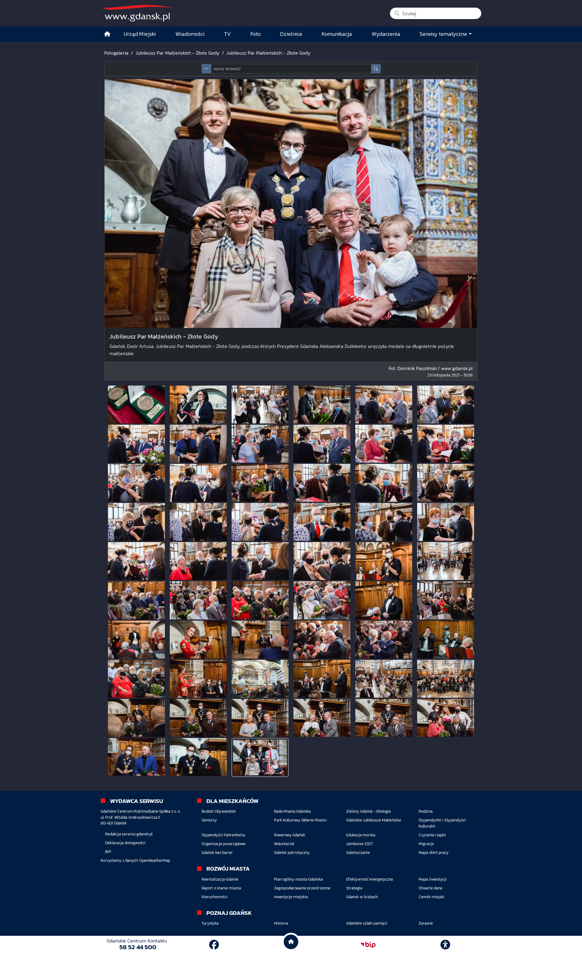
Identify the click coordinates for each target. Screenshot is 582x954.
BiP (108, 852)
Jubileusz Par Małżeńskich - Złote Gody (177, 52)
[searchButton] (376, 68)
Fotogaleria (116, 52)
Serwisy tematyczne (443, 34)
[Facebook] (214, 945)
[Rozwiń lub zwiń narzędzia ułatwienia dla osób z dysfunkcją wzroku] (445, 945)
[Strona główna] (107, 34)
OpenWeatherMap (154, 860)
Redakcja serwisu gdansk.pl (128, 834)
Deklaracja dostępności (125, 843)
